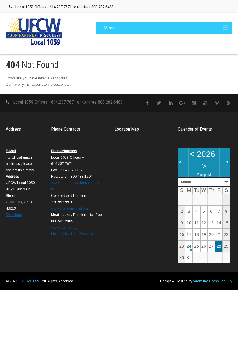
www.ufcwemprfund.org (69, 208)
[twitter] (159, 103)
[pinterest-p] (217, 103)
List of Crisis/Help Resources (73, 234)
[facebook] (147, 103)
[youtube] (205, 103)
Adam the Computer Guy (212, 281)
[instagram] (193, 103)
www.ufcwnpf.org (64, 227)
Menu (109, 27)
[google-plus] (182, 103)
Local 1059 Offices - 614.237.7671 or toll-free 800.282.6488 (64, 7)
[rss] (228, 103)
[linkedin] (170, 103)
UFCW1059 (30, 281)
